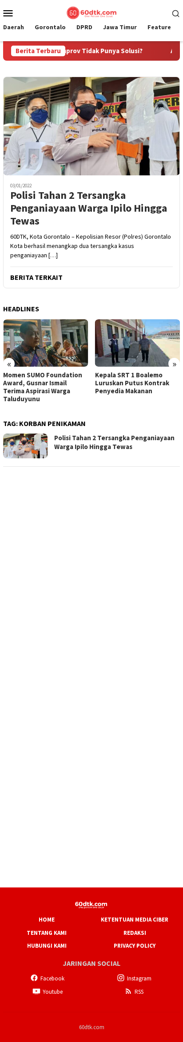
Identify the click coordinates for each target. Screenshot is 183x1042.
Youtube (53, 992)
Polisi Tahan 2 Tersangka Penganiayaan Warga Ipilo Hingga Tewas (88, 208)
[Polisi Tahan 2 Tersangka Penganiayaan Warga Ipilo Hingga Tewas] (91, 126)
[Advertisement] (91, 566)
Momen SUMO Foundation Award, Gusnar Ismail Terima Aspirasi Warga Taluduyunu (42, 387)
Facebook (52, 978)
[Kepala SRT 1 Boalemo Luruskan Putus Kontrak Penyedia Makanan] (137, 343)
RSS (139, 992)
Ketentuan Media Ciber (134, 919)
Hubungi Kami (47, 945)
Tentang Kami (47, 933)
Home (47, 919)
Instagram (139, 978)
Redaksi (134, 933)
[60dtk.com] (91, 12)
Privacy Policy (134, 945)
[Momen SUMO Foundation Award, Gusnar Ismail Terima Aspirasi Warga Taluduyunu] (45, 343)
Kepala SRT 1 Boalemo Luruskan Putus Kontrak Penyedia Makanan (132, 383)
